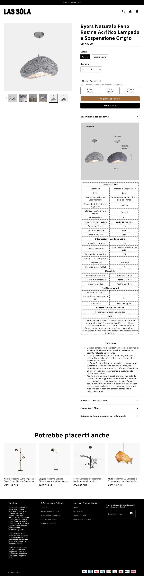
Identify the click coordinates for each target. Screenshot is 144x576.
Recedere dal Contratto (82, 519)
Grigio (85, 56)
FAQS (75, 507)
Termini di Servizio (48, 523)
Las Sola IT (16, 572)
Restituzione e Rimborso (50, 511)
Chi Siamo (45, 507)
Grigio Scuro (100, 56)
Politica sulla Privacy (49, 519)
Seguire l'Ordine (79, 515)
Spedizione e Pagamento (50, 515)
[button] (123, 11)
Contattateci (78, 511)
